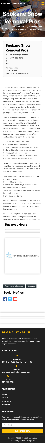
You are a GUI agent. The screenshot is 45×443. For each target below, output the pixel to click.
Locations (6, 401)
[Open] (43, 3)
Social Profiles (11, 71)
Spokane (22, 29)
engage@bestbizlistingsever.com (16, 372)
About (5, 398)
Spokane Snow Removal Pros (17, 73)
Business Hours (12, 68)
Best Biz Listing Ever (13, 3)
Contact (6, 405)
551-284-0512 (8, 382)
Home (4, 28)
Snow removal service (14, 286)
